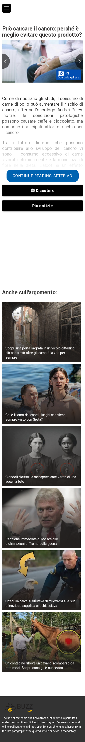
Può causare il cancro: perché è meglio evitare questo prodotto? (42, 31)
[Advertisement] (42, 250)
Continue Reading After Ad (43, 176)
